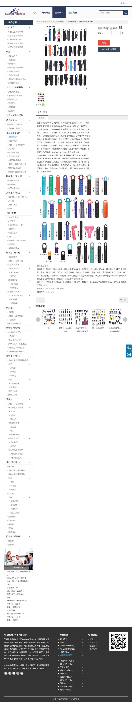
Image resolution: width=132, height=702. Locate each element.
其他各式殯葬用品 (15, 316)
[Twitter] (17, 673)
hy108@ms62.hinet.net (15, 614)
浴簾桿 (11, 541)
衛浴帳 (13, 490)
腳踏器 (11, 524)
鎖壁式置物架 (13, 438)
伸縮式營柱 (14, 501)
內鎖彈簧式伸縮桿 (15, 68)
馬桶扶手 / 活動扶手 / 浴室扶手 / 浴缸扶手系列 (20, 348)
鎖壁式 (13, 446)
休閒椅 (11, 466)
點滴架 (11, 111)
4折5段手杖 (12, 221)
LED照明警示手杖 (15, 225)
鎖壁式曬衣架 (13, 292)
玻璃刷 (13, 376)
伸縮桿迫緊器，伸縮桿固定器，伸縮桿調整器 (115, 328)
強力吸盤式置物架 (15, 408)
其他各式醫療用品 (14, 87)
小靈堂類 (12, 320)
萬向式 (13, 419)
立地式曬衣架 (13, 268)
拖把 (10, 380)
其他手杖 (12, 229)
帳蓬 (10, 478)
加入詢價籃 (111, 49)
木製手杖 (12, 244)
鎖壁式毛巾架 (13, 188)
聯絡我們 (72, 12)
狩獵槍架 (12, 517)
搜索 (125, 13)
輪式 (12, 431)
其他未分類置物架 (15, 404)
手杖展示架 (12, 99)
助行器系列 (12, 233)
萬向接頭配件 (13, 156)
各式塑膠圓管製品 (14, 115)
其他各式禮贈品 (14, 128)
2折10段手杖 (13, 217)
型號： (40, 112)
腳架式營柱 (14, 513)
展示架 (11, 201)
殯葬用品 (10, 308)
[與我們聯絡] (18, 559)
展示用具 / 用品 (13, 193)
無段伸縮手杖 (13, 248)
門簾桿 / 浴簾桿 (13, 536)
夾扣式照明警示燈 (15, 36)
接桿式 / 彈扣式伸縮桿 (17, 79)
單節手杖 (12, 237)
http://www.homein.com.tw (17, 601)
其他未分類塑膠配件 (16, 145)
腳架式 (13, 427)
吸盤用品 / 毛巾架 (14, 176)
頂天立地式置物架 (15, 450)
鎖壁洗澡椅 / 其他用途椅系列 (20, 344)
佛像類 (11, 312)
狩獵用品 (12, 520)
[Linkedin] (13, 673)
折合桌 (11, 493)
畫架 (10, 209)
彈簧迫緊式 (14, 299)
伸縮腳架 (12, 64)
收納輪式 (14, 288)
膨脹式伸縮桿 (13, 83)
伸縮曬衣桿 (12, 257)
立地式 (13, 415)
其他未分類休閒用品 (16, 470)
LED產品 (10, 27)
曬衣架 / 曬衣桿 (13, 252)
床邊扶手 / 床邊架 (15, 96)
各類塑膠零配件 (13, 133)
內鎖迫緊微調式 (16, 458)
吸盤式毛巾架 (13, 181)
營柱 (10, 497)
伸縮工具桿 (12, 56)
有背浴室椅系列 (14, 332)
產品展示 (59, 12)
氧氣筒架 (12, 107)
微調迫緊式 (14, 303)
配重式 (13, 276)
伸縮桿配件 (12, 137)
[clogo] (14, 11)
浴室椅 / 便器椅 (13, 328)
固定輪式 (14, 284)
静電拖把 (14, 387)
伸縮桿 (9, 52)
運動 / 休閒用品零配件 (17, 164)
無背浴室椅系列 (14, 340)
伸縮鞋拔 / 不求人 (15, 124)
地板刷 (13, 368)
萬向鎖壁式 (14, 442)
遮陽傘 (11, 528)
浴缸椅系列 (12, 336)
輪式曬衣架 (12, 280)
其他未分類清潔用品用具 (18, 360)
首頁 (34, 12)
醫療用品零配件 (14, 168)
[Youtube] (21, 673)
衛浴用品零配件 (14, 160)
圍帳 (12, 482)
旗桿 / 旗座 (12, 205)
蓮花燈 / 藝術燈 (14, 324)
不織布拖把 (14, 383)
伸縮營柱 (12, 60)
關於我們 (46, 12)
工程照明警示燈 (14, 39)
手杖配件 (12, 103)
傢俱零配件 (12, 141)
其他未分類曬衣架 (15, 261)
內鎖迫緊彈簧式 (16, 454)
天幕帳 (13, 486)
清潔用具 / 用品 (13, 356)
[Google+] (9, 673)
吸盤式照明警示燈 (15, 32)
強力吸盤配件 (13, 153)
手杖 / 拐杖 (11, 213)
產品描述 (42, 118)
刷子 (10, 364)
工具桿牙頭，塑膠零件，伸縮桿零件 (65, 328)
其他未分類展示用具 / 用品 (19, 197)
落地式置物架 (13, 423)
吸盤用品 (12, 184)
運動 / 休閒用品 (13, 462)
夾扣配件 (12, 149)
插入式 (13, 411)
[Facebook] (5, 673)
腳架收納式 (14, 272)
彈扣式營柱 (14, 505)
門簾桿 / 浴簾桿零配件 (17, 172)
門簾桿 (11, 545)
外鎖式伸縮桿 (13, 75)
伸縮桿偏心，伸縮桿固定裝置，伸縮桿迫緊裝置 (82, 328)
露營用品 (12, 532)
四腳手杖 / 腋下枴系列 (17, 240)
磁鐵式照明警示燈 (15, 43)
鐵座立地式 (14, 435)
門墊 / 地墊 (12, 395)
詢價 (104, 43)
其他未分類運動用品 (16, 474)
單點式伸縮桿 (13, 71)
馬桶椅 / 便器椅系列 (16, 352)
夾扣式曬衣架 (13, 265)
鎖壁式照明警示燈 (15, 47)
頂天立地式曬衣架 (15, 295)
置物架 (9, 399)
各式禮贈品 (11, 120)
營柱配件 (14, 509)
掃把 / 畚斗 (12, 391)
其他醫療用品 (13, 92)
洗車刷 (13, 372)
